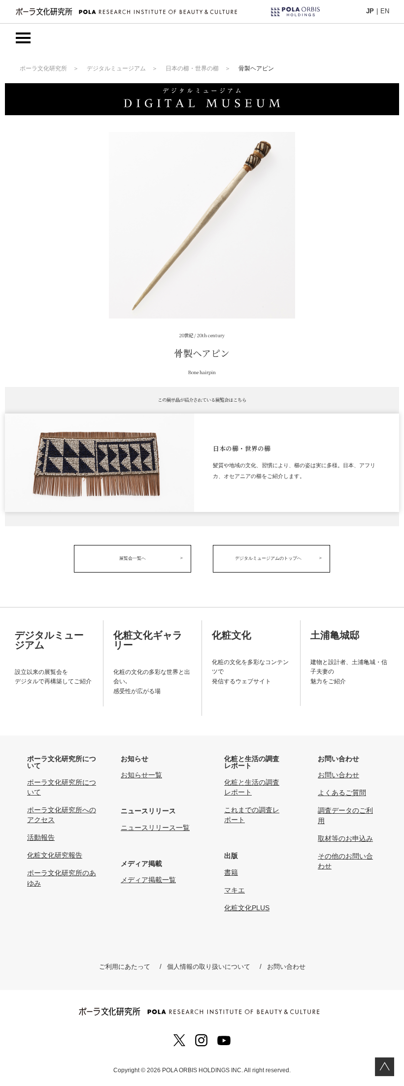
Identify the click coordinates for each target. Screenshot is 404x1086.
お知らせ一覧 (141, 775)
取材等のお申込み (345, 838)
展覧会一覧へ (132, 558)
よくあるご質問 (342, 793)
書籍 (231, 872)
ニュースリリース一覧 (155, 827)
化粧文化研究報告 (54, 855)
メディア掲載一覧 (148, 880)
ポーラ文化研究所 (43, 68)
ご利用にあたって (124, 966)
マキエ (234, 890)
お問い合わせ (338, 775)
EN (384, 11)
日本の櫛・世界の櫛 (192, 68)
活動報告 (41, 837)
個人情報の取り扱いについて (208, 966)
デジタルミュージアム (116, 68)
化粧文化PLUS (246, 908)
